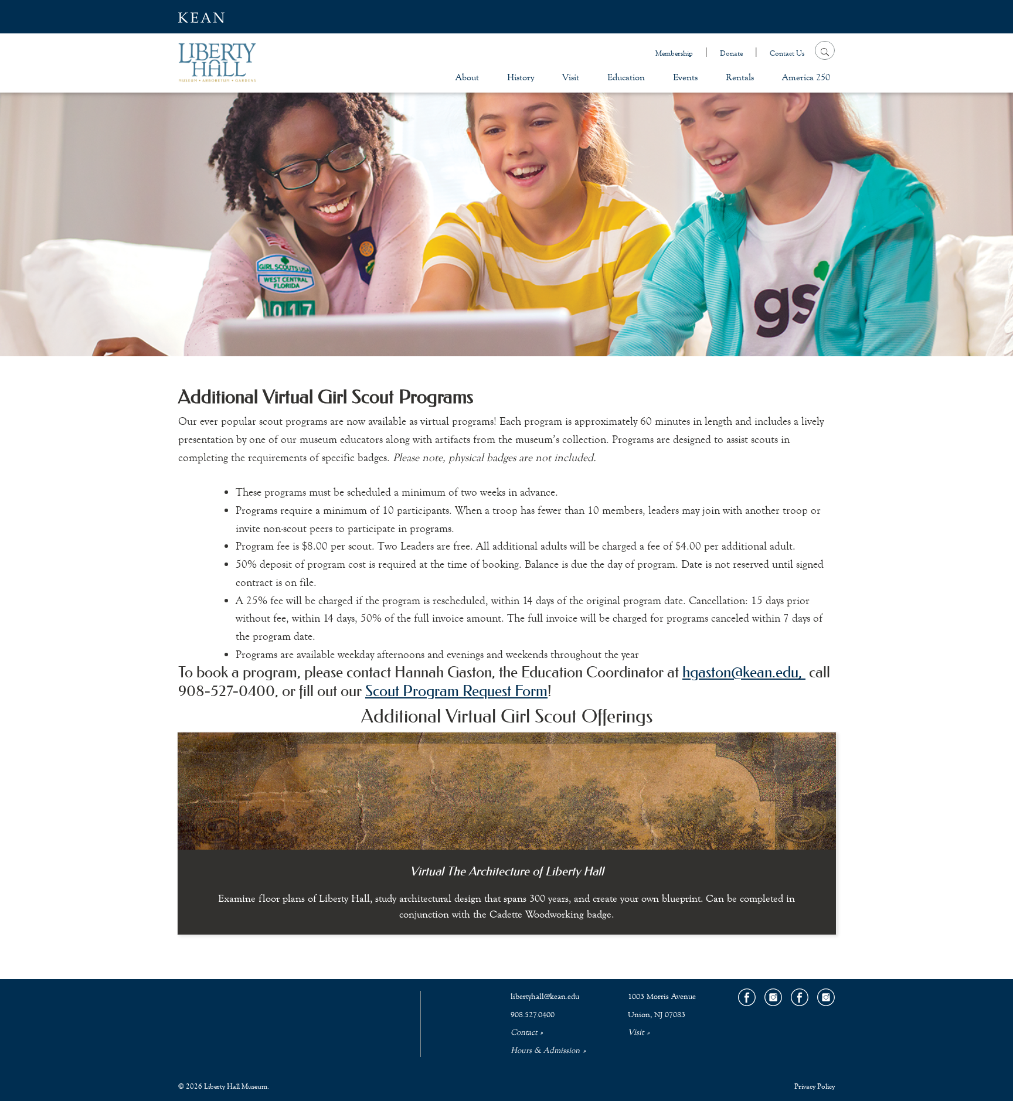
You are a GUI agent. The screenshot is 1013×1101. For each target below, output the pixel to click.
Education (626, 77)
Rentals (740, 77)
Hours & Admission (545, 1050)
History (520, 77)
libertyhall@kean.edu (545, 996)
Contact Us (787, 53)
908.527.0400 (533, 1015)
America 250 (806, 77)
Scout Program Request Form (456, 691)
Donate (731, 53)
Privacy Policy (814, 1086)
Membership (674, 53)
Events (685, 77)
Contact (524, 1032)
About (467, 77)
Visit (570, 77)
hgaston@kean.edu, (743, 672)
